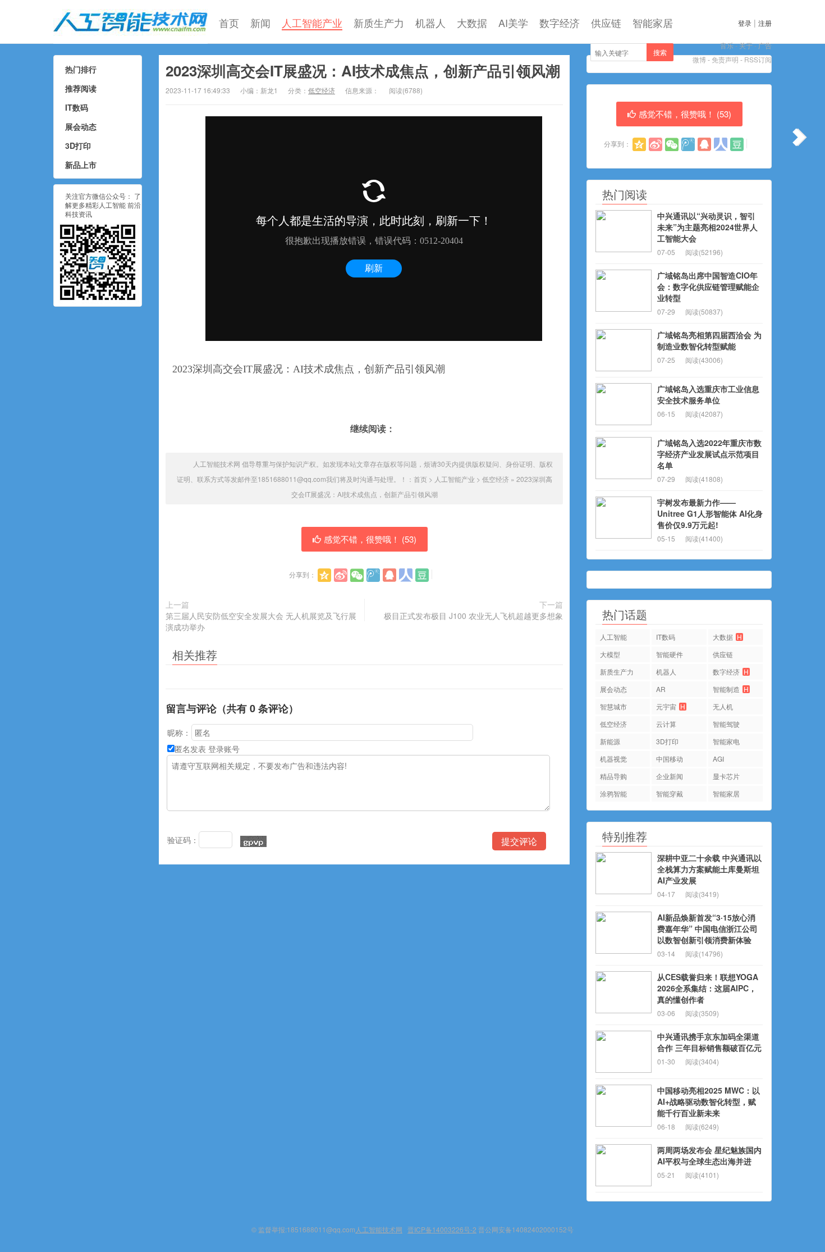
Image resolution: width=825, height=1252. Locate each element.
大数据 (472, 22)
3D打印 (78, 145)
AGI (718, 758)
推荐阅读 (81, 88)
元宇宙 (670, 706)
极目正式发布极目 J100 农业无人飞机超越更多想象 (473, 615)
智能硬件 (669, 654)
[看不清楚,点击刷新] (253, 841)
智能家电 (726, 741)
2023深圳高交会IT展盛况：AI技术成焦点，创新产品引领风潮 (363, 70)
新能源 (610, 741)
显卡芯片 (726, 776)
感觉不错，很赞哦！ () (370, 539)
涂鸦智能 (613, 793)
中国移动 (669, 758)
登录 (744, 23)
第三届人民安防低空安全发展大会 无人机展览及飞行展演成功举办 (261, 621)
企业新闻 (669, 776)
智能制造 (731, 689)
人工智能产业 (312, 23)
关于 (746, 45)
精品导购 (613, 776)
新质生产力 (379, 22)
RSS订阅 (758, 59)
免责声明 (725, 59)
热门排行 (81, 69)
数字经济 (559, 22)
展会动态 (81, 126)
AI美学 (513, 22)
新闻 (260, 22)
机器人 (430, 22)
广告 (765, 45)
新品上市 (81, 164)
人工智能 (613, 636)
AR (661, 689)
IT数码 (76, 107)
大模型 (610, 654)
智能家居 (652, 22)
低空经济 (321, 90)
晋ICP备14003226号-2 (441, 1229)
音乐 (727, 45)
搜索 (660, 52)
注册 (765, 23)
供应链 (606, 22)
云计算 (666, 724)
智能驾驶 (726, 724)
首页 (229, 22)
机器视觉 (613, 758)
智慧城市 (613, 706)
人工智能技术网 (130, 22)
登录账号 (224, 748)
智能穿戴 (669, 793)
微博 (699, 59)
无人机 (723, 706)
